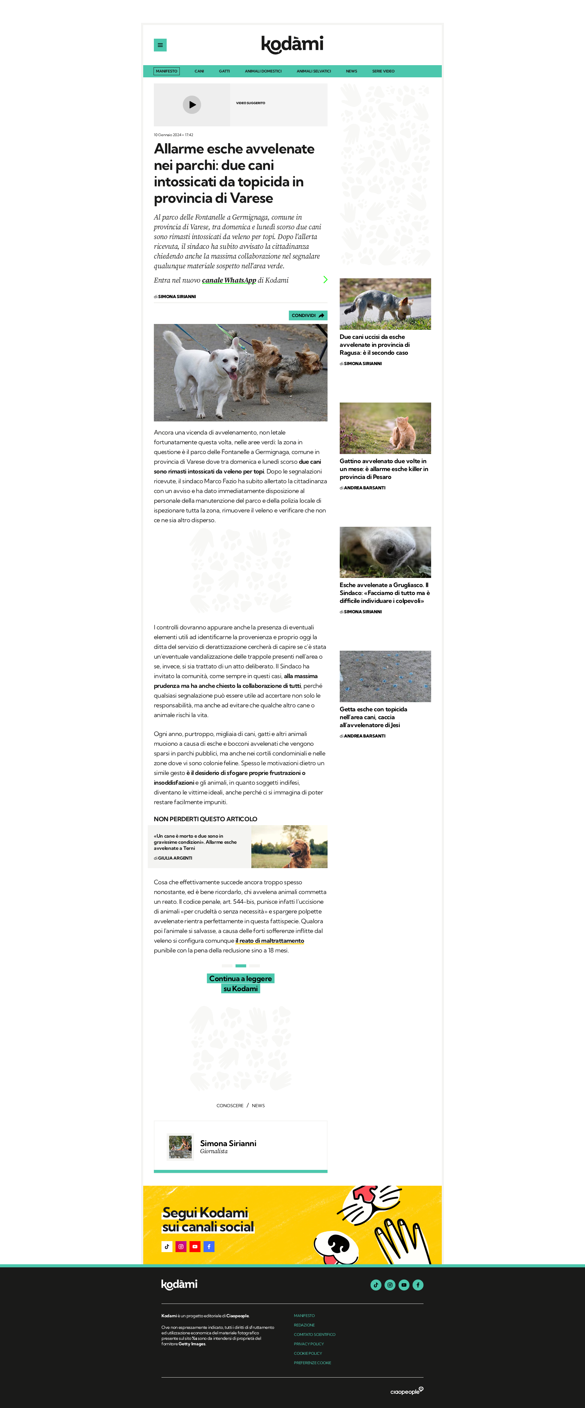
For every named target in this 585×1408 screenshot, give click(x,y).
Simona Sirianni (228, 1143)
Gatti (224, 71)
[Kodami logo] (292, 45)
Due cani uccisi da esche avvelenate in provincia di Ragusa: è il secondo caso (375, 344)
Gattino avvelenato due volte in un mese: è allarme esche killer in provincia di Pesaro (384, 468)
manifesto (304, 1315)
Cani (199, 71)
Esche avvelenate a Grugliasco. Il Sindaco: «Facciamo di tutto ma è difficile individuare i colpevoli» (385, 592)
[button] (166, 1246)
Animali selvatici (314, 71)
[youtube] (404, 1285)
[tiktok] (375, 1285)
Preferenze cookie (312, 1362)
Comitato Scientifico (314, 1334)
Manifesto (166, 71)
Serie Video (383, 71)
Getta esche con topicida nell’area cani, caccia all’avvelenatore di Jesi (373, 717)
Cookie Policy (308, 1353)
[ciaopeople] (407, 1391)
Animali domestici (263, 71)
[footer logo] (218, 1285)
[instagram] (390, 1285)
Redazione (304, 1325)
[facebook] (418, 1285)
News (351, 71)
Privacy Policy (309, 1344)
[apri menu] (160, 45)
